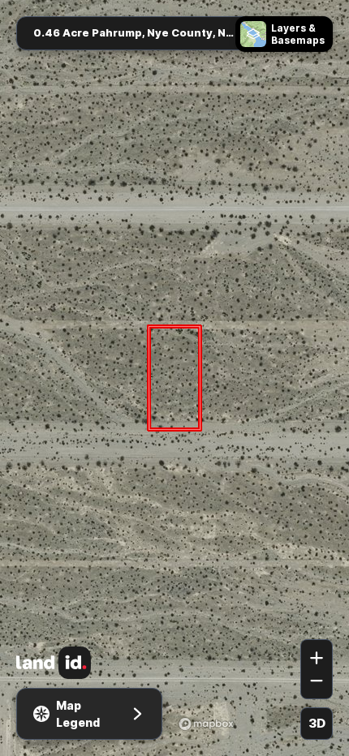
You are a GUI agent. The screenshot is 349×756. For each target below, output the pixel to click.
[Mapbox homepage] (206, 723)
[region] (174, 378)
